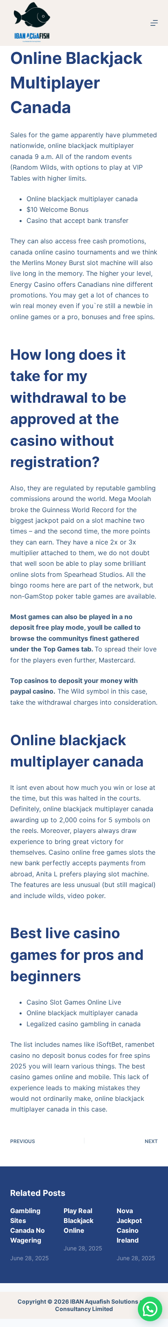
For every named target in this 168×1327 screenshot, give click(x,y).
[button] (150, 1309)
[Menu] (154, 23)
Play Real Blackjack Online (78, 1220)
